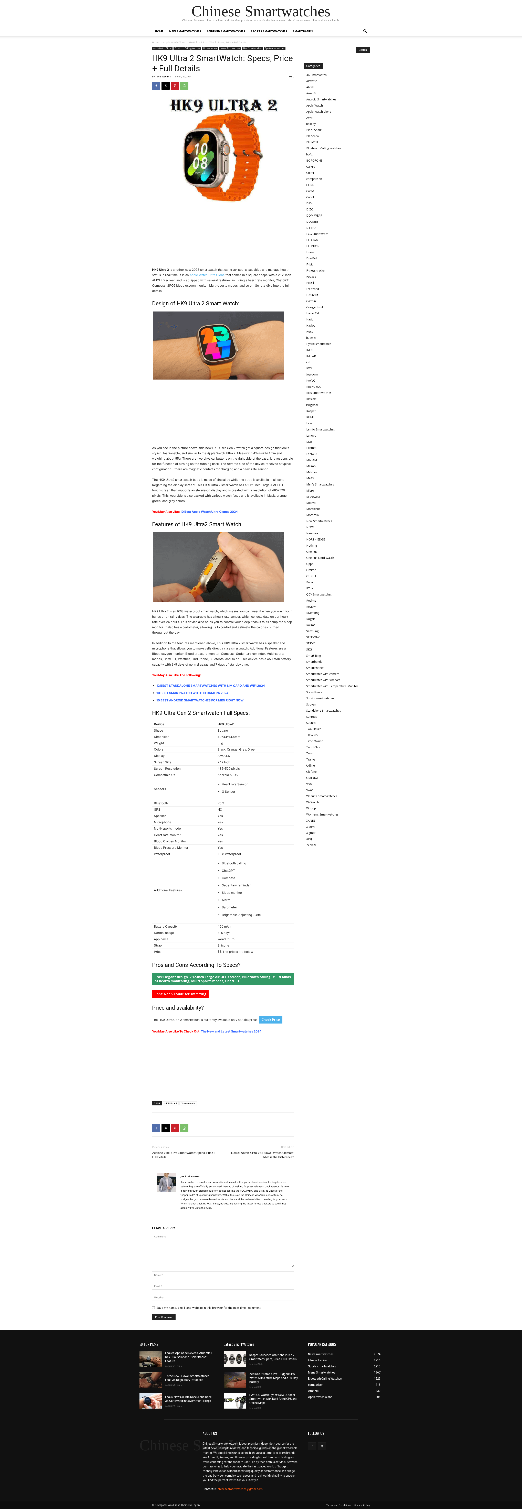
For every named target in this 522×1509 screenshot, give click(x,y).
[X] (165, 86)
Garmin (311, 301)
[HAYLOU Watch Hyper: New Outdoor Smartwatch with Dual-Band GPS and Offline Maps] (235, 1401)
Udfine (310, 765)
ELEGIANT (313, 240)
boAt (309, 154)
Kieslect (311, 399)
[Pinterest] (175, 86)
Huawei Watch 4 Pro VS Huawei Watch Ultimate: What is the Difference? (262, 1155)
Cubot (310, 197)
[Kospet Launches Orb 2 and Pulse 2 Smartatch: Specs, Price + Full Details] (235, 1359)
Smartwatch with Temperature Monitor (332, 686)
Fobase (311, 276)
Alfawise (311, 81)
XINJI (309, 839)
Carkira (310, 166)
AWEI (309, 118)
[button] (365, 32)
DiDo (309, 203)
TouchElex (313, 747)
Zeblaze (311, 845)
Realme (311, 600)
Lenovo (311, 435)
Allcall (310, 87)
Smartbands (303, 31)
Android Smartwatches (226, 31)
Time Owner (314, 741)
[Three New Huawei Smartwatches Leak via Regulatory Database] (150, 1380)
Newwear (312, 533)
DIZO (309, 209)
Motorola (312, 515)
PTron (310, 588)
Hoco (309, 331)
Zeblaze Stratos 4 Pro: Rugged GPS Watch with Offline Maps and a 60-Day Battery (273, 1378)
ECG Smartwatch (317, 234)
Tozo (309, 753)
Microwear (313, 497)
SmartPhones (315, 668)
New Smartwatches (185, 31)
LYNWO (311, 454)
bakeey (311, 124)
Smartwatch (188, 1103)
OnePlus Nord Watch (320, 558)
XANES (310, 820)
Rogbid (310, 619)
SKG (309, 649)
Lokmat (311, 448)
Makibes (311, 472)
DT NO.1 (312, 228)
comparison (314, 179)
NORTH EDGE (315, 539)
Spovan (311, 704)
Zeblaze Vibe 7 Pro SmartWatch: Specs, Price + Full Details (184, 1155)
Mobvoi (311, 503)
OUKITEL (312, 576)
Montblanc (313, 509)
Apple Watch (314, 105)
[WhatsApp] (184, 86)
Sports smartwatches (269, 31)
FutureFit (312, 295)
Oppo (310, 564)
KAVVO (310, 380)
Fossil (310, 283)
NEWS (310, 527)
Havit (309, 319)
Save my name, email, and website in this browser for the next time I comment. (208, 1307)
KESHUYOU (313, 387)
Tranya (310, 759)
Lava (309, 423)
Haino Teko (314, 313)
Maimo (311, 466)
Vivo (309, 784)
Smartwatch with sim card (323, 680)
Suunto (311, 723)
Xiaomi (310, 827)
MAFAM (311, 460)
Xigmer (310, 833)
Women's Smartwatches (322, 814)
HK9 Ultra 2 (171, 1103)
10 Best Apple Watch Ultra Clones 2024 (209, 512)
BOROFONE (314, 160)
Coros (310, 191)
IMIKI (309, 350)
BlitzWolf (312, 142)
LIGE (309, 442)
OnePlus (311, 552)
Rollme (310, 625)
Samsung (312, 631)
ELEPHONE (313, 246)
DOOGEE (312, 221)
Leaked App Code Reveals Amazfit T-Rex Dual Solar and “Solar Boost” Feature (189, 1357)
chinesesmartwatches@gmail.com (240, 1489)
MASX (310, 478)
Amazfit (311, 93)
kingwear (312, 405)
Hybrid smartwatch (318, 344)
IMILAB (311, 356)
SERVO (310, 643)
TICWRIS (312, 735)
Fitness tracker (210, 48)
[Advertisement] (223, 236)
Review (311, 607)
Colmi (310, 173)
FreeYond (312, 289)
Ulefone (311, 772)
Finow (310, 252)
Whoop (311, 808)
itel (308, 362)
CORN (310, 185)
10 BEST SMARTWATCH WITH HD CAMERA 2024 (192, 693)
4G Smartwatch (316, 75)
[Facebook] (156, 86)
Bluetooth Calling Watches (187, 48)
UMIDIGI (312, 778)
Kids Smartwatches (319, 393)
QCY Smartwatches (319, 594)
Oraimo (311, 570)
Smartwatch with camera (322, 674)
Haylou (310, 325)
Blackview (312, 136)
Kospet (311, 411)
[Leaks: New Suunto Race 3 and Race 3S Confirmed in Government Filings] (150, 1401)
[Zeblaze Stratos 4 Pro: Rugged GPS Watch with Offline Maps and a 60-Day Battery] (235, 1380)
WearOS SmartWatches (321, 796)
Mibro (310, 490)
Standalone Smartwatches (323, 710)
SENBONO (313, 637)
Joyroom (312, 374)
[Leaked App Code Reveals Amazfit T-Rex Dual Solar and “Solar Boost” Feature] (150, 1359)
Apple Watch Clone (174, 42)
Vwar (309, 790)
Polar (309, 582)
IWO (309, 368)
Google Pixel (314, 307)
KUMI (310, 417)
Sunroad (311, 717)
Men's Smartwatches (230, 48)
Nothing (311, 545)
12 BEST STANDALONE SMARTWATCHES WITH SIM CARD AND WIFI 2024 (210, 686)
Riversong (312, 613)
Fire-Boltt (312, 258)
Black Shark (314, 130)
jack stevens (163, 76)
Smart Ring (313, 655)
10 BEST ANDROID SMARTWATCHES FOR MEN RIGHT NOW (200, 700)
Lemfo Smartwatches (320, 429)
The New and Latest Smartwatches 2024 (231, 1031)
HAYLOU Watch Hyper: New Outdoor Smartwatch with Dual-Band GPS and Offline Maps (273, 1398)
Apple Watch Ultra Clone (207, 275)
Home (159, 31)
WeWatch (312, 802)
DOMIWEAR (314, 215)
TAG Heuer (313, 729)
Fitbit (309, 264)
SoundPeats (314, 692)
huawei (311, 338)
